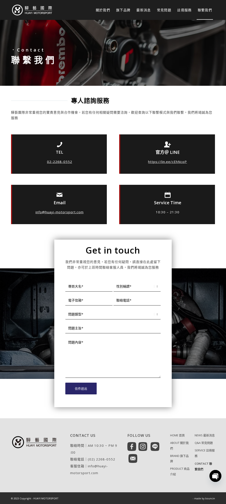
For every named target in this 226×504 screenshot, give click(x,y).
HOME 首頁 (177, 435)
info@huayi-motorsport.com (60, 212)
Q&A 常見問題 (204, 443)
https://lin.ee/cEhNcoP (167, 161)
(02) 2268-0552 (101, 459)
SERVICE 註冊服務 (205, 453)
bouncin (210, 498)
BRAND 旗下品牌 (179, 458)
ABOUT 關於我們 (179, 445)
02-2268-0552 (59, 161)
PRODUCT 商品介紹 (180, 471)
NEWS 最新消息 (205, 435)
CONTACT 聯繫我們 (203, 466)
